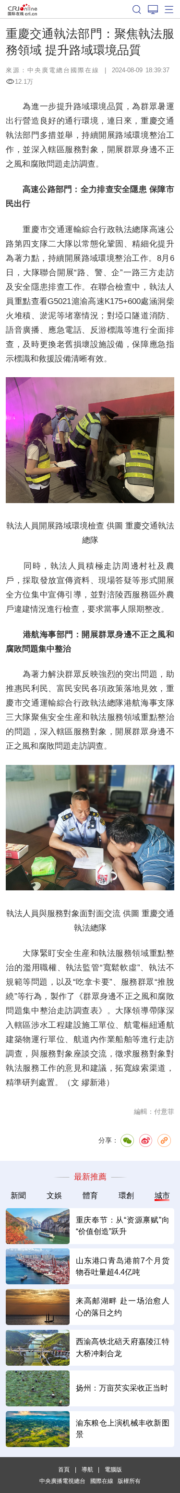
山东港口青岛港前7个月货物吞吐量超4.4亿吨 (122, 1266)
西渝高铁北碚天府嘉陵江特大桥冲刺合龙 (122, 1347)
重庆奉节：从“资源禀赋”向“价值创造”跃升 (122, 1225)
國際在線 (22, 9)
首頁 (64, 1469)
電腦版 (113, 1469)
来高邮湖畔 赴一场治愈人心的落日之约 (122, 1306)
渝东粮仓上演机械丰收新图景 (122, 1428)
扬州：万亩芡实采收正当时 (122, 1388)
